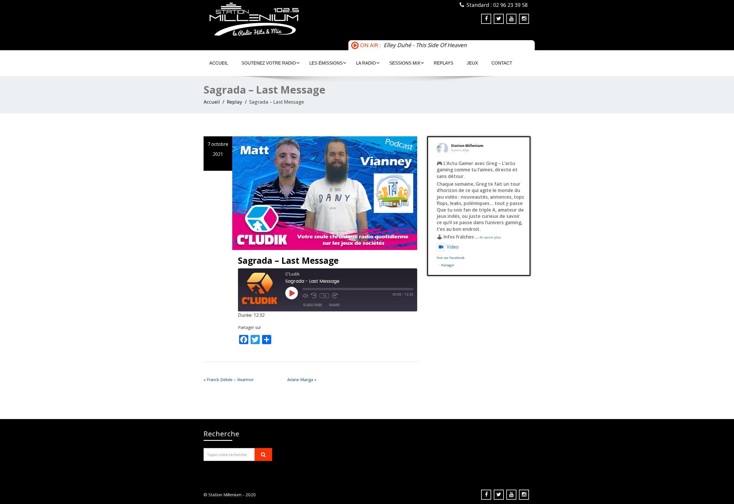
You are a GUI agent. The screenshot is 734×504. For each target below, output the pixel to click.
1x (324, 296)
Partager (447, 265)
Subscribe (312, 305)
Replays (443, 63)
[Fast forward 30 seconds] (335, 295)
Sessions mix (404, 63)
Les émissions (326, 63)
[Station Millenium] (283, 19)
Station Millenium (467, 145)
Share (334, 305)
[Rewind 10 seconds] (314, 295)
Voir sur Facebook (450, 257)
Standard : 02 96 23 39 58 (497, 4)
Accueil (218, 63)
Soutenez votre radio (268, 63)
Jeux (472, 63)
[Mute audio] (305, 295)
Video (453, 247)
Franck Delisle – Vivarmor (230, 379)
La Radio (366, 63)
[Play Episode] (291, 293)
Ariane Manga (300, 379)
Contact (501, 63)
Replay (234, 101)
